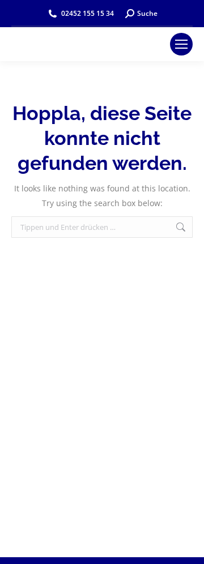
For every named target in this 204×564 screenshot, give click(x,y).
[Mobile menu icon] (181, 44)
